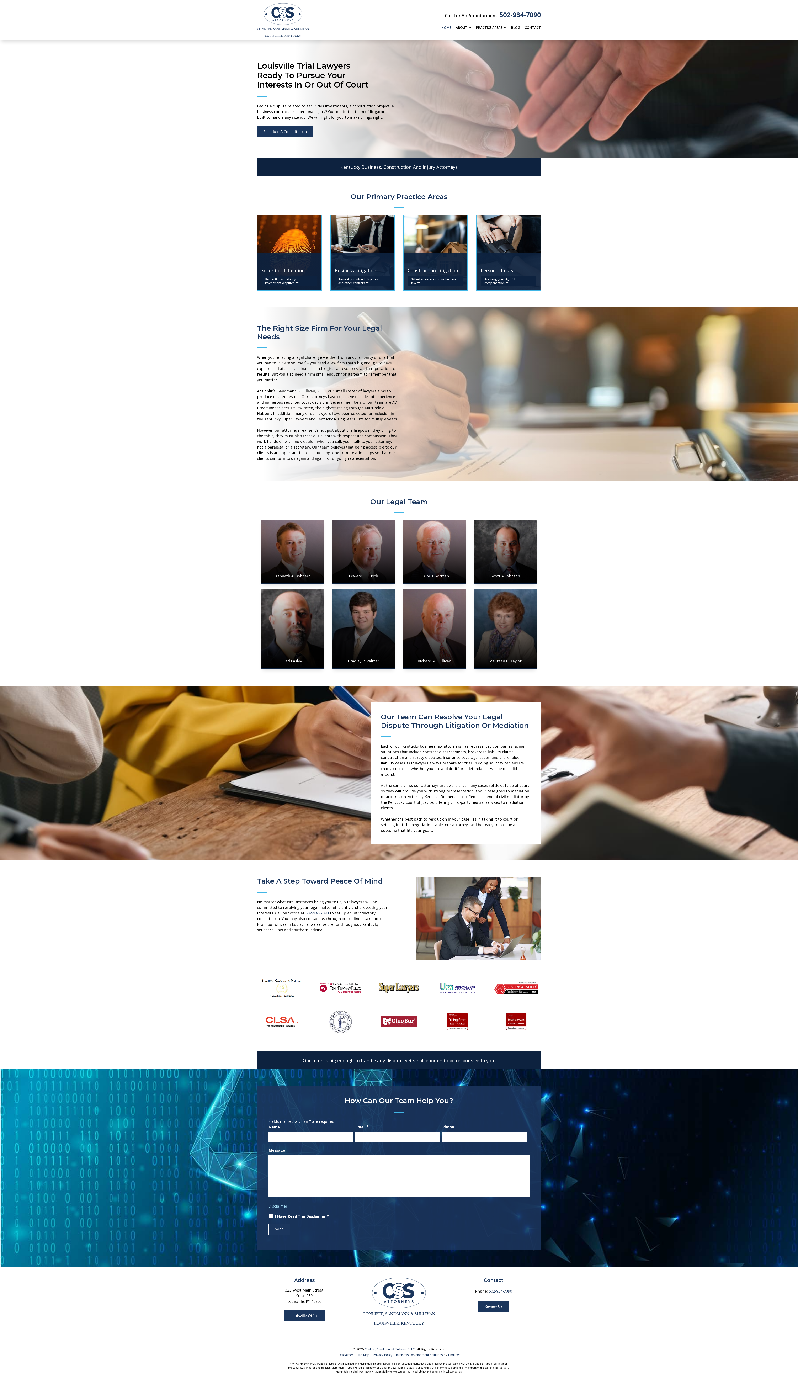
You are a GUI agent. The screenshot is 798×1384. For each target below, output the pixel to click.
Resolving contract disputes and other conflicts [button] (358, 281)
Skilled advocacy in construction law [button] (433, 281)
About (461, 28)
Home (446, 28)
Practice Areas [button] (489, 28)
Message (276, 1150)
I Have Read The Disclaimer (302, 1216)
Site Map (363, 1355)
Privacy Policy (382, 1355)
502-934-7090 (520, 14)
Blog (515, 28)
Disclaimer (277, 1206)
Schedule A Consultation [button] (285, 131)
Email (362, 1126)
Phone (448, 1126)
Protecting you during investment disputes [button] (280, 281)
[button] (794, 1354)
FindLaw (454, 1355)
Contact (533, 28)
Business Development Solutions (419, 1355)
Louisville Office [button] (304, 1315)
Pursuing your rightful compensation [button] (499, 281)
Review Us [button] (494, 1306)
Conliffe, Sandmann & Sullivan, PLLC (390, 1349)
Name (274, 1126)
